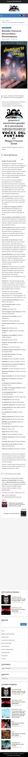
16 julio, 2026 (16, 612)
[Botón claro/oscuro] (21, 15)
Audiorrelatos (5, 637)
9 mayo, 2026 (16, 736)
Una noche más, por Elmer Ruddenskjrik (18, 610)
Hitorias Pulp (12, 495)
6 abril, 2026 (16, 747)
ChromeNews (10, 755)
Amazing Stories (5, 652)
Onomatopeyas (18, 497)
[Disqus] (14, 536)
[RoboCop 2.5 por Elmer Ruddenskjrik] (6, 723)
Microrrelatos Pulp (6, 643)
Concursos (8, 27)
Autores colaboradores (7, 649)
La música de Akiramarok (8, 640)
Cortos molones (5, 646)
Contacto (3, 658)
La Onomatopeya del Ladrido (8, 497)
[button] (1, 15)
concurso (7, 495)
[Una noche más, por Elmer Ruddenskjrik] (6, 610)
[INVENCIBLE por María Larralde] (6, 744)
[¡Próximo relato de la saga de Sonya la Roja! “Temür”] (6, 599)
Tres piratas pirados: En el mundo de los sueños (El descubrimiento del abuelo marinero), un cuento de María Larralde (18, 714)
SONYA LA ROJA (17, 597)
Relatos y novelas (18, 607)
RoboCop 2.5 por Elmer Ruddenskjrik (18, 723)
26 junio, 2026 (16, 726)
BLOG (3, 27)
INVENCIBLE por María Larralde (18, 744)
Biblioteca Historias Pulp (7, 634)
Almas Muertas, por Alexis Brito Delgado (18, 734)
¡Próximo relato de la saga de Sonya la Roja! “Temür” (18, 599)
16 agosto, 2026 (16, 602)
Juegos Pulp (4, 655)
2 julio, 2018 (14, 39)
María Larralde (6, 39)
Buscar (4, 620)
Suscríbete (26, 16)
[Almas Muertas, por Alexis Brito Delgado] (6, 734)
